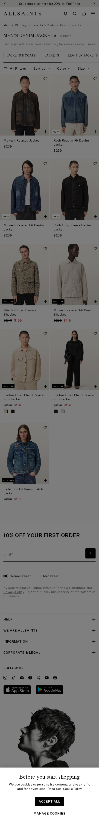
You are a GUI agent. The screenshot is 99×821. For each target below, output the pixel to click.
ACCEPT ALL (49, 801)
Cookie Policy (72, 789)
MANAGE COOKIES (50, 813)
